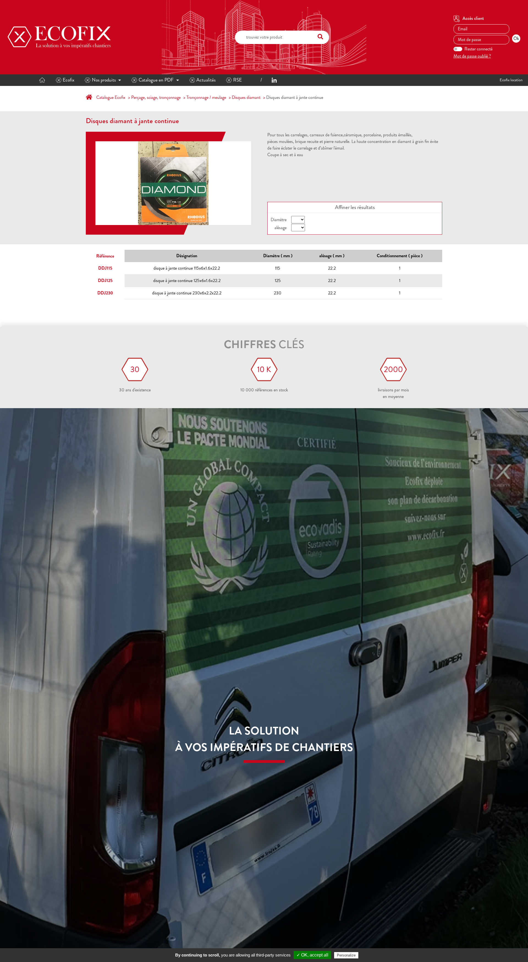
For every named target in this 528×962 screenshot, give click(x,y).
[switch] (457, 49)
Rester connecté (478, 49)
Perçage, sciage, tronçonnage (156, 97)
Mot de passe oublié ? (472, 56)
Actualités (206, 80)
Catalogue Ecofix (110, 97)
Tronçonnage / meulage (206, 97)
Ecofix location (511, 80)
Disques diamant (246, 97)
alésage (280, 227)
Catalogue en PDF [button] (156, 80)
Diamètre (279, 219)
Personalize (346, 955)
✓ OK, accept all (312, 955)
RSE (237, 80)
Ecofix (68, 80)
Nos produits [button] (104, 80)
